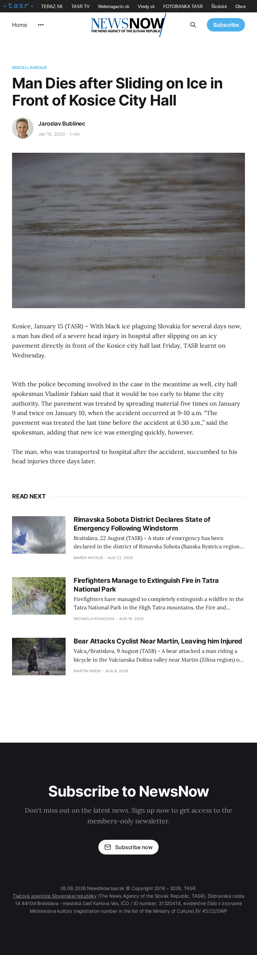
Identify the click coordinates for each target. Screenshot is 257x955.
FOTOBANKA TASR (183, 6)
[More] (41, 25)
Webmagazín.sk (114, 6)
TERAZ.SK (52, 6)
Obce (240, 6)
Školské (219, 6)
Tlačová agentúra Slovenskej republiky (55, 896)
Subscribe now (134, 847)
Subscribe (226, 24)
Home (19, 24)
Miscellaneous (29, 67)
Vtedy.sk (146, 6)
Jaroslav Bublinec (61, 123)
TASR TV (80, 6)
